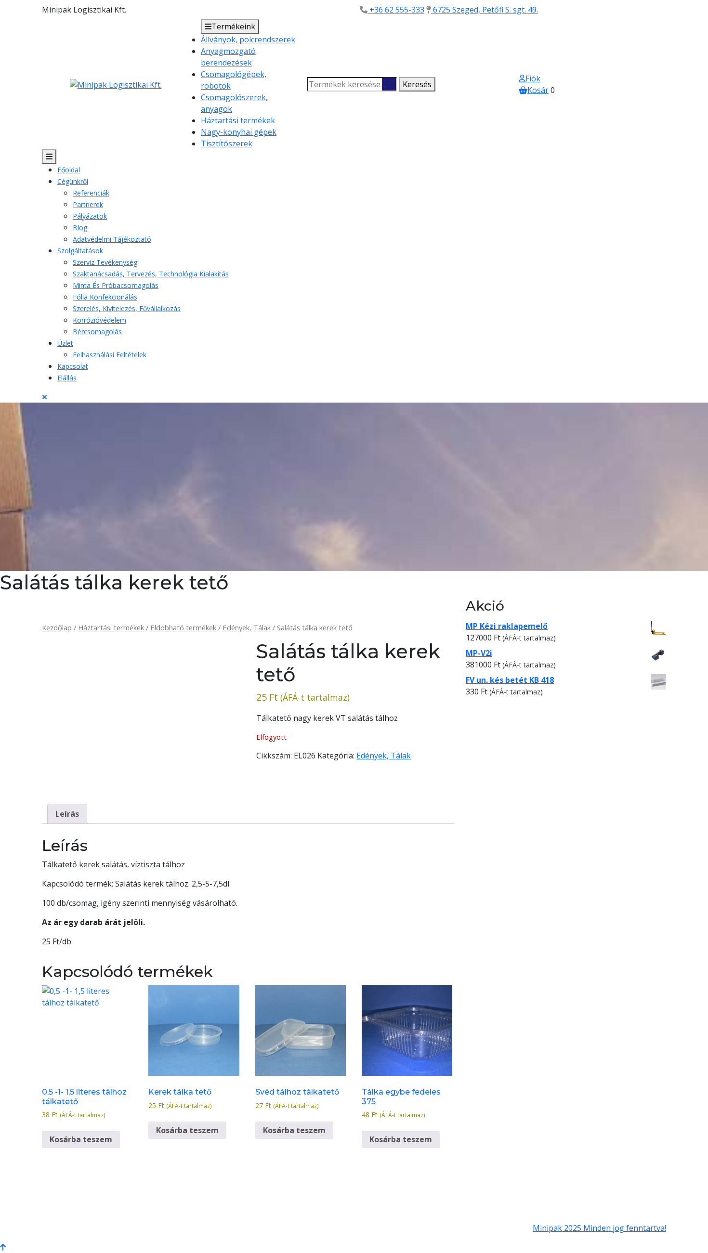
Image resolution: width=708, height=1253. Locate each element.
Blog (80, 227)
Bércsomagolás (97, 331)
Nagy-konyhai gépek (238, 132)
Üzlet (65, 343)
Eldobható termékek (183, 627)
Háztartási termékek (238, 120)
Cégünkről (72, 181)
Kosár (538, 90)
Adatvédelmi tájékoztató (112, 239)
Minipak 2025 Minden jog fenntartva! (599, 1228)
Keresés (417, 84)
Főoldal (68, 169)
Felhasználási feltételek (109, 354)
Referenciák (91, 192)
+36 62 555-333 (395, 9)
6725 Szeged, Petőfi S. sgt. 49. (484, 9)
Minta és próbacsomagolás (115, 285)
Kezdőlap (57, 627)
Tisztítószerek (226, 143)
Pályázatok (90, 216)
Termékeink (233, 26)
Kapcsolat (72, 366)
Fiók (532, 78)
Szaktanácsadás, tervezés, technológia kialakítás (151, 273)
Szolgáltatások (80, 250)
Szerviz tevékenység (105, 262)
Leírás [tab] (67, 814)
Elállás (67, 377)
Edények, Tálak (247, 627)
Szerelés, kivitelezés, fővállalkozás (127, 308)
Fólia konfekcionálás (105, 296)
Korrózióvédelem (99, 320)
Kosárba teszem (81, 1139)
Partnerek (88, 204)
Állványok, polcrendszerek (248, 39)
